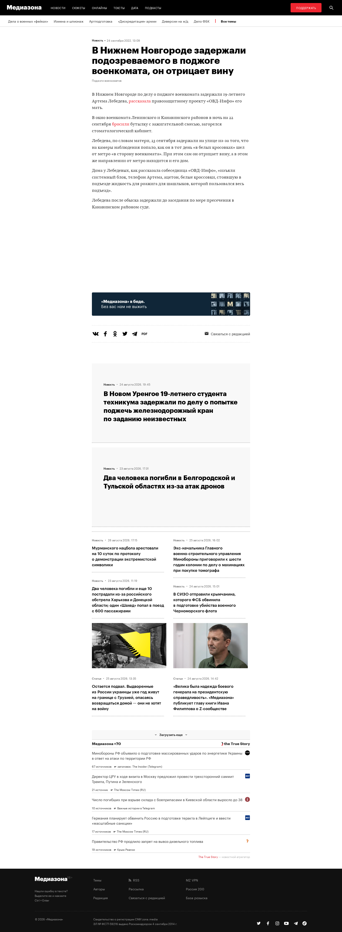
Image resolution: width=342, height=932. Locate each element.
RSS (135, 879)
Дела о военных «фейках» (28, 21)
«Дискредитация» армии (137, 21)
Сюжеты (78, 7)
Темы (97, 879)
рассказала (140, 101)
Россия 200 (195, 888)
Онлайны (99, 7)
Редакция (100, 897)
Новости (58, 7)
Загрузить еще (171, 735)
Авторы (99, 888)
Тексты (119, 7)
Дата (134, 7)
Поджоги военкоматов (106, 80)
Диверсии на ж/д (175, 21)
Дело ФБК (202, 21)
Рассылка (136, 888)
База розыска (197, 897)
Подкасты (153, 7)
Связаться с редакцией (230, 333)
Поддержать (306, 7)
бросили (120, 124)
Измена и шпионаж (69, 21)
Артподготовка (100, 21)
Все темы (228, 21)
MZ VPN (192, 879)
